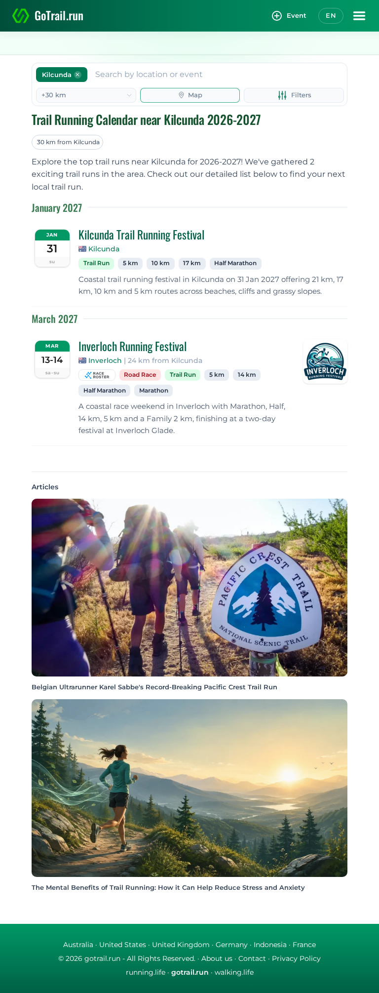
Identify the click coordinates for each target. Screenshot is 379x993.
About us (216, 958)
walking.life (234, 972)
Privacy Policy (296, 958)
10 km (161, 263)
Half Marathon (235, 263)
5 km (130, 263)
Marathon (153, 390)
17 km (192, 263)
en (331, 15)
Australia (78, 944)
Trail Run (96, 263)
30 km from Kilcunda (68, 142)
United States (122, 944)
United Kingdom (181, 944)
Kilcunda (103, 248)
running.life (145, 972)
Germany (232, 944)
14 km (247, 374)
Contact (252, 958)
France (304, 944)
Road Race (140, 374)
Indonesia (270, 944)
